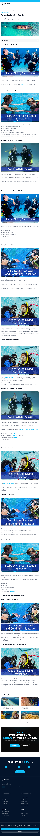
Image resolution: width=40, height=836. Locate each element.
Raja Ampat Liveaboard (5, 815)
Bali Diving (3, 797)
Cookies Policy (23, 817)
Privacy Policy (23, 815)
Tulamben (15, 437)
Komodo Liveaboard (5, 813)
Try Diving (8, 290)
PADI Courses (12, 591)
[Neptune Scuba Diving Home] (6, 3)
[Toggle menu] (37, 3)
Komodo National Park (24, 797)
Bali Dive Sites (4, 805)
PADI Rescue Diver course (8, 483)
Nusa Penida (14, 433)
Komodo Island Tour (24, 799)
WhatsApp (25, 745)
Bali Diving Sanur (4, 799)
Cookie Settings (24, 818)
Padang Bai (14, 435)
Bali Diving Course (5, 801)
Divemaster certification (8, 528)
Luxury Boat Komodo (24, 801)
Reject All (20, 831)
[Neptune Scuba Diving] (6, 780)
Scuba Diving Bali (4, 795)
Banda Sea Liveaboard (5, 817)
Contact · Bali (23, 820)
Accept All (20, 829)
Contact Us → (20, 771)
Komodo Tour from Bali (24, 805)
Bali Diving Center (4, 803)
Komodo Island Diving (24, 803)
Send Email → (15, 745)
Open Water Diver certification (9, 377)
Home (2, 10)
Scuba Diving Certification (6, 820)
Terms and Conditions (24, 813)
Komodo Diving (23, 795)
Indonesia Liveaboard (5, 811)
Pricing (22, 811)
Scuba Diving (6, 10)
